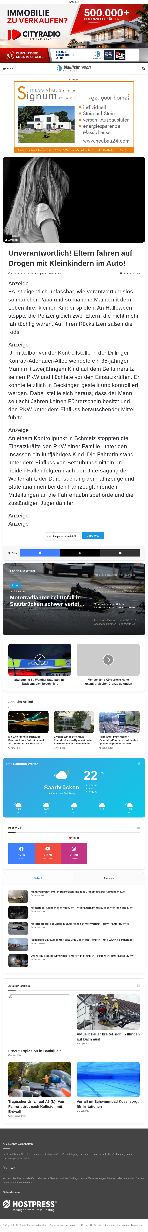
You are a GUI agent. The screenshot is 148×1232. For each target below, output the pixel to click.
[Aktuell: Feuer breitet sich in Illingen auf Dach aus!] (108, 1012)
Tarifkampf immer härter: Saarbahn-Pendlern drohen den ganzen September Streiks (118, 740)
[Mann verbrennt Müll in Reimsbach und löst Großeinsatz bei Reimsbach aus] (18, 896)
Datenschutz (137, 1225)
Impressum (123, 1225)
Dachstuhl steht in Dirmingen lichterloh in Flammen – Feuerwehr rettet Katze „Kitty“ (82, 955)
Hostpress (70, 1225)
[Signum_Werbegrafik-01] (74, 117)
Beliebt (38, 878)
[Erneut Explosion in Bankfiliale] (39, 1020)
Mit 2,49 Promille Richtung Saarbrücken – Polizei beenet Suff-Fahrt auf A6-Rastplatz (26, 740)
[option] (74, 599)
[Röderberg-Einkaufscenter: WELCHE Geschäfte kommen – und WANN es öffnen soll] (18, 944)
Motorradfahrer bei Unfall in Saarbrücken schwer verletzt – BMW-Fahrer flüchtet (80, 923)
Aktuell (15, 585)
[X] (80, 553)
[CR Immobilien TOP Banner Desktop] (74, 33)
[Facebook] (40, 553)
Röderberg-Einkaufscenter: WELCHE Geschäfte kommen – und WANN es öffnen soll (47, 600)
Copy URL (93, 535)
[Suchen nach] (143, 70)
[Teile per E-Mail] (120, 553)
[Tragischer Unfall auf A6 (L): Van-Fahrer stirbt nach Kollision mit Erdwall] (39, 1079)
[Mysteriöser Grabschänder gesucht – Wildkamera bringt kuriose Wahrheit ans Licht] (18, 912)
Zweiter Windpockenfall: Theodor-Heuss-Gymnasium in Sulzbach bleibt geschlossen (73, 740)
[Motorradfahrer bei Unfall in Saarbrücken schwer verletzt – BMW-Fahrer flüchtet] (18, 928)
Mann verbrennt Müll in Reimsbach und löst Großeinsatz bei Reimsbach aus (78, 891)
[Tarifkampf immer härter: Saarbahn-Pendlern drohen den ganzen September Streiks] (119, 722)
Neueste (109, 878)
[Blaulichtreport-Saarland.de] (74, 68)
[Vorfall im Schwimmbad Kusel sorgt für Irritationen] (108, 1079)
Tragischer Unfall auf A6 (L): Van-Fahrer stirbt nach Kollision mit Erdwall (36, 1107)
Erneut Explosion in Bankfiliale (35, 1051)
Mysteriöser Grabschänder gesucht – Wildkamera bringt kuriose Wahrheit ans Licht (82, 907)
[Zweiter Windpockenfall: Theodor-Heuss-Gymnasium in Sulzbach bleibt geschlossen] (74, 722)
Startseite (109, 1225)
